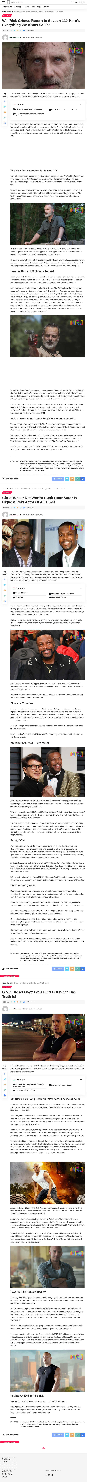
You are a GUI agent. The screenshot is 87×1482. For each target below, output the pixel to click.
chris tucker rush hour (28, 960)
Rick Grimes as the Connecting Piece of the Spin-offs (28, 115)
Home (4, 11)
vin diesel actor (30, 1424)
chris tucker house (62, 953)
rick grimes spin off (62, 466)
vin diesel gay (66, 1424)
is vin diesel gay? (49, 1422)
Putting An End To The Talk (25, 1090)
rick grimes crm (40, 461)
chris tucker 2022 (36, 953)
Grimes (22, 461)
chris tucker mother (66, 956)
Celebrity (10, 11)
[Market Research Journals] (14, 2)
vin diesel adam (42, 1424)
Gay (41, 1422)
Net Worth (10, 489)
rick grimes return (44, 463)
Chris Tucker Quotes (58, 597)
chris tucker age (49, 953)
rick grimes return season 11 (62, 463)
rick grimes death (52, 461)
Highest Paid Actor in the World (62, 593)
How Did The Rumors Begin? (61, 1085)
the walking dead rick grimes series (68, 468)
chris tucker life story (34, 956)
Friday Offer (19, 597)
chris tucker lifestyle (50, 956)
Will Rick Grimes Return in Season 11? (29, 109)
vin (58, 1422)
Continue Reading (9, 976)
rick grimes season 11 (33, 466)
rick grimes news (31, 463)
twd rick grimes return (36, 470)
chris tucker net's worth (72, 958)
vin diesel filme (54, 1424)
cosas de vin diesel (27, 1422)
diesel (37, 1422)
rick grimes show (48, 466)
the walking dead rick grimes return (41, 468)
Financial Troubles (22, 593)
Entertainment (11, 1449)
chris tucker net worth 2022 (53, 958)
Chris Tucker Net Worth (34, 958)
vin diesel (63, 1422)
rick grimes (30, 461)
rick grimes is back (66, 461)
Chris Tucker (24, 953)
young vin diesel (33, 1426)
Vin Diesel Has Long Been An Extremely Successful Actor (28, 1085)
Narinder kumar (15, 37)
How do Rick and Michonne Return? (64, 110)
